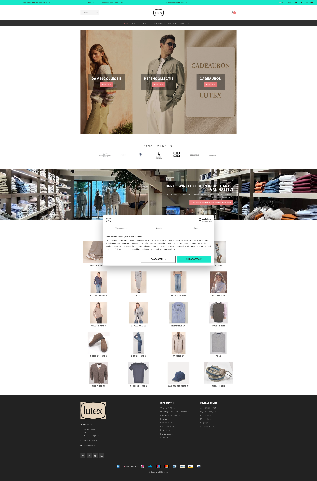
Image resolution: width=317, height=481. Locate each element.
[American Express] (118, 466)
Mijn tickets (205, 415)
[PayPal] (183, 466)
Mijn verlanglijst (207, 419)
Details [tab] (159, 228)
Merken (191, 23)
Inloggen (309, 2)
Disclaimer (165, 419)
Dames (146, 23)
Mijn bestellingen (208, 411)
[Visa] (191, 466)
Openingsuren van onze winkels (174, 411)
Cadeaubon (159, 23)
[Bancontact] (175, 466)
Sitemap (164, 437)
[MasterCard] (166, 466)
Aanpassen (157, 259)
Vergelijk (204, 423)
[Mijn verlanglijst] (301, 2)
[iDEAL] (142, 466)
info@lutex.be (90, 445)
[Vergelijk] (296, 2)
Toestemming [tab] (121, 228)
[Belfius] (126, 466)
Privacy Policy (166, 423)
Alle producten (207, 426)
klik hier (106, 85)
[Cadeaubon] (134, 466)
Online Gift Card (176, 23)
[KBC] (150, 466)
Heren (134, 23)
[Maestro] (158, 466)
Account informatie (209, 408)
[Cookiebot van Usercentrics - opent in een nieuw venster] (200, 220)
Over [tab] (196, 228)
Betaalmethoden (168, 426)
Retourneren (166, 430)
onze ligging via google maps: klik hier (211, 202)
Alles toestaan (194, 259)
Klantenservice (166, 434)
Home (125, 23)
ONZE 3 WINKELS (168, 408)
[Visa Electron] (199, 466)
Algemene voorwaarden (171, 415)
